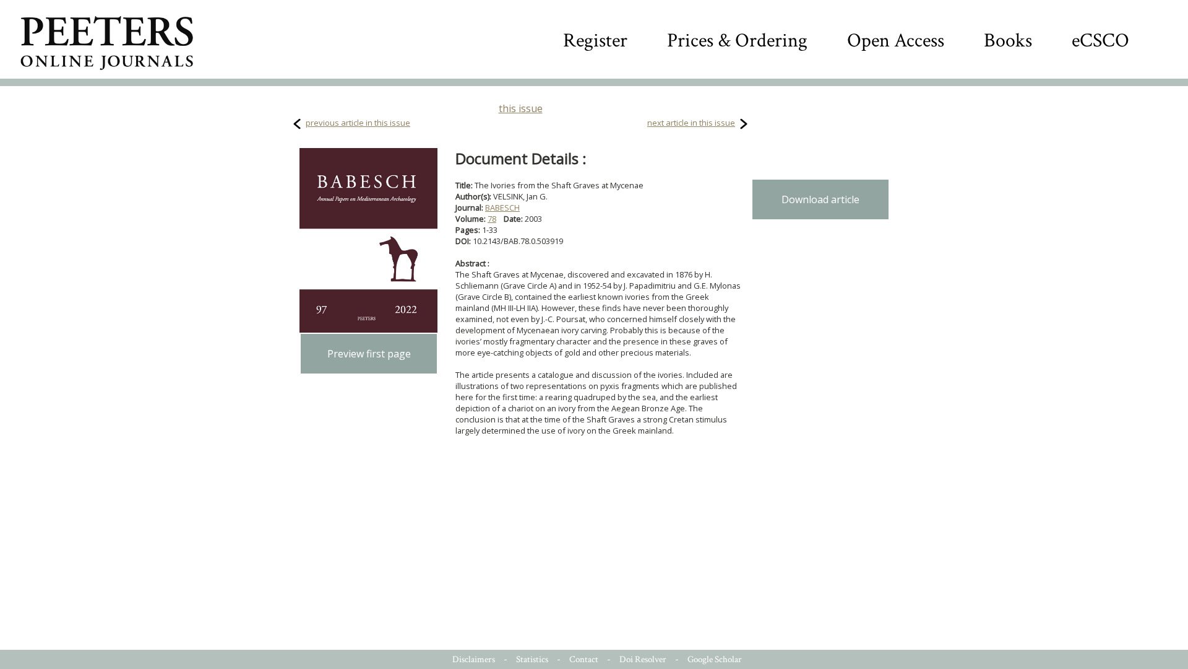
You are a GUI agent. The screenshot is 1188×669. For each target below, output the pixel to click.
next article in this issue (691, 122)
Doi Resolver (642, 659)
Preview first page (369, 354)
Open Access (895, 40)
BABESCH (502, 207)
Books (1008, 40)
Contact (583, 659)
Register (595, 40)
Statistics (532, 659)
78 (492, 218)
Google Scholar (714, 659)
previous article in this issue (358, 122)
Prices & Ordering (737, 40)
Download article (820, 199)
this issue (521, 108)
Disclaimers (473, 659)
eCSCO (1100, 40)
